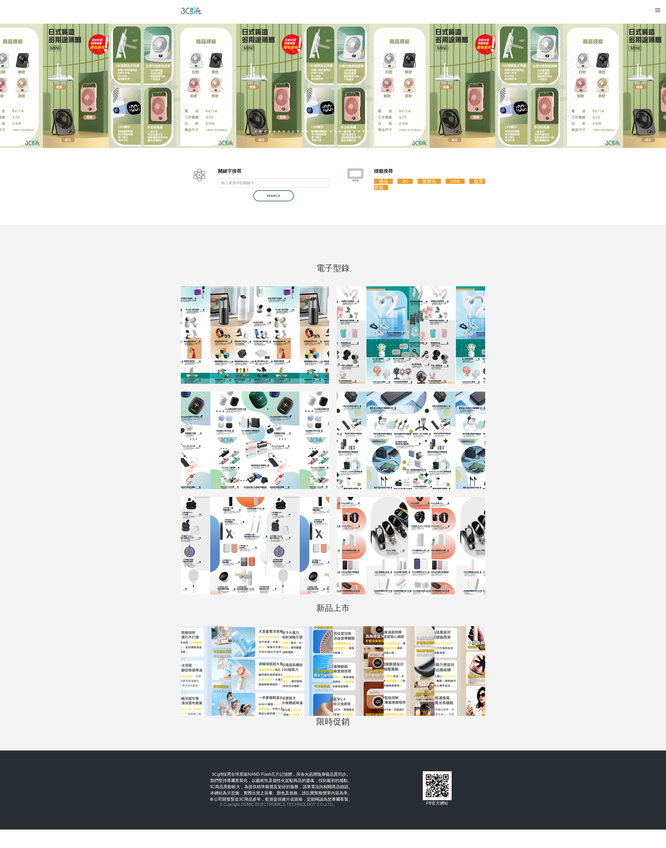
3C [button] (405, 181)
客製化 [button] (429, 181)
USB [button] (455, 181)
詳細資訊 (356, 743)
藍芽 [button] (478, 181)
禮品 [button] (383, 181)
